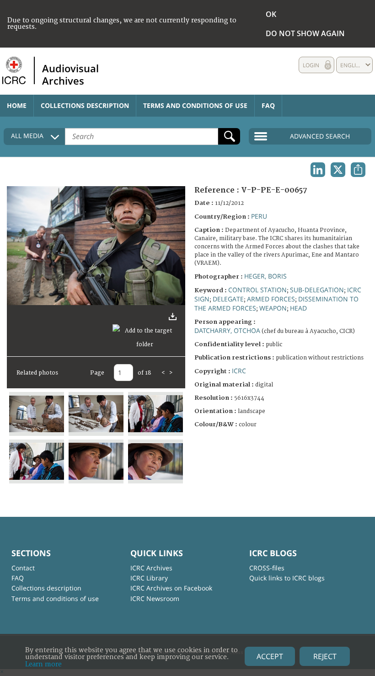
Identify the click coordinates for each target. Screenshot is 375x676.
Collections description (85, 105)
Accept (270, 656)
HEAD (298, 308)
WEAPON (273, 308)
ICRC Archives (151, 567)
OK (271, 14)
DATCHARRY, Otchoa (227, 330)
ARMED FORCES (271, 299)
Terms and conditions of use (195, 105)
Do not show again (305, 33)
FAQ (268, 105)
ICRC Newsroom (154, 598)
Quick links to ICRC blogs (287, 578)
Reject (325, 656)
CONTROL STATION (257, 289)
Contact (23, 567)
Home (17, 105)
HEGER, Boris (265, 276)
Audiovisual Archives (70, 74)
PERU (259, 216)
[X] (338, 169)
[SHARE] (358, 169)
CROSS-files (266, 567)
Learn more (43, 664)
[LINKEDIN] (318, 169)
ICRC (239, 370)
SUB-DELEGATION (317, 289)
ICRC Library (149, 578)
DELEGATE (228, 299)
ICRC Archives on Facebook (171, 588)
